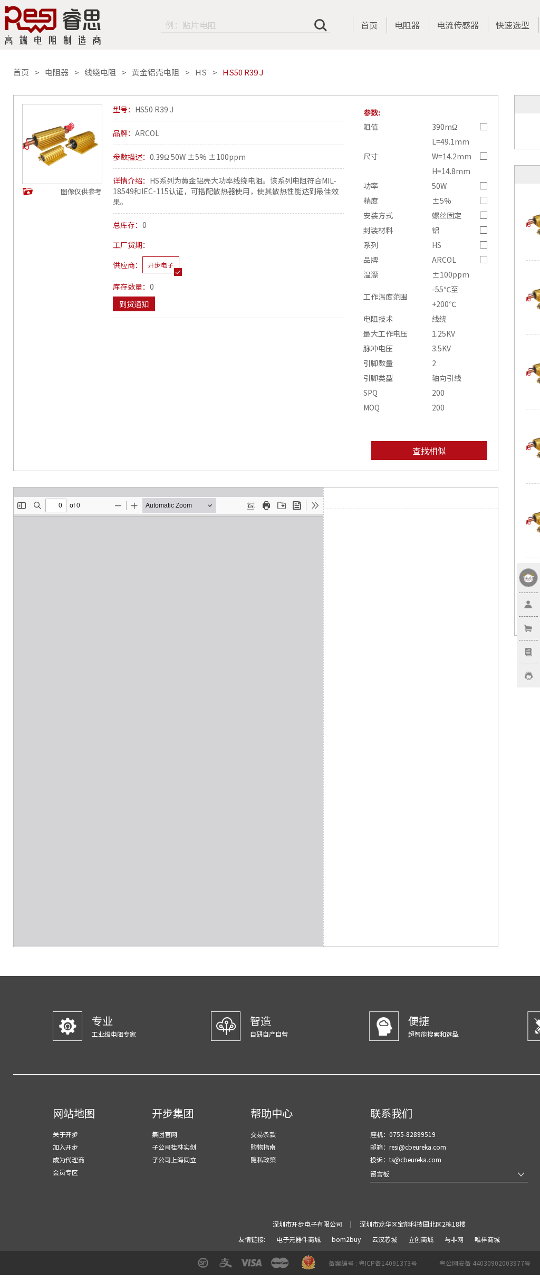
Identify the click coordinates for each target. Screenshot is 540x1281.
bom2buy (347, 1239)
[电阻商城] (52, 25)
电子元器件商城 (299, 1239)
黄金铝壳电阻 (155, 72)
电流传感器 (458, 24)
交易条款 (263, 1134)
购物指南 (263, 1146)
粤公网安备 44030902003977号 (485, 1262)
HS (201, 72)
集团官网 (164, 1134)
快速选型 (512, 24)
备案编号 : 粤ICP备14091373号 (373, 1262)
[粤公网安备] (432, 1266)
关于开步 (65, 1134)
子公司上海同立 (174, 1159)
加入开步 (65, 1146)
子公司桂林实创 (174, 1146)
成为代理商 (68, 1159)
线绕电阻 (100, 72)
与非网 (455, 1239)
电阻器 (407, 24)
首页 (369, 24)
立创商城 (421, 1239)
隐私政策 (263, 1159)
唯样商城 (487, 1239)
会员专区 (65, 1172)
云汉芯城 (385, 1239)
